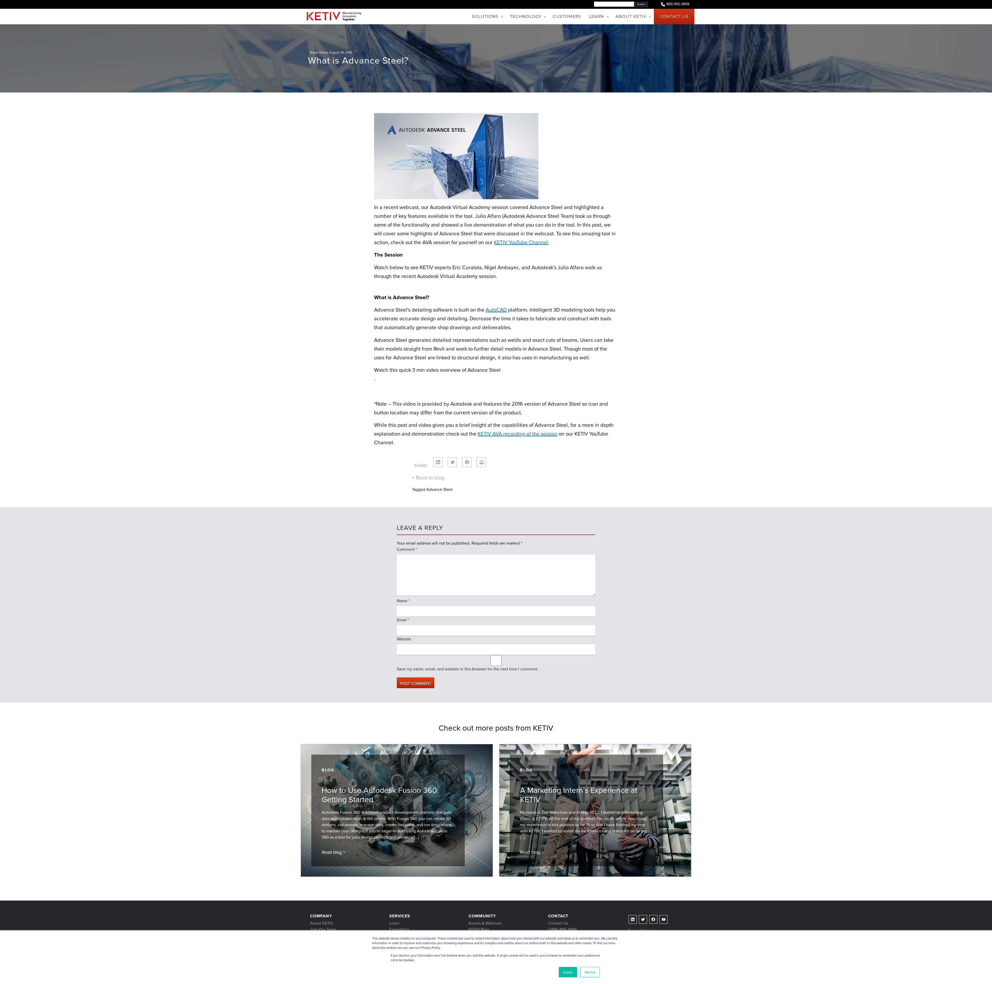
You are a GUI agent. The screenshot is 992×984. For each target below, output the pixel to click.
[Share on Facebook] (466, 462)
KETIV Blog (479, 929)
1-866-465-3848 (562, 929)
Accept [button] (568, 972)
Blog (328, 770)
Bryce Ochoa (319, 52)
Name (403, 601)
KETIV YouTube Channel (521, 242)
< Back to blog (428, 478)
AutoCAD (496, 310)
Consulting (399, 929)
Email (403, 620)
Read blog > (333, 852)
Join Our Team (323, 929)
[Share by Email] (481, 462)
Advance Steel (439, 489)
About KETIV (321, 923)
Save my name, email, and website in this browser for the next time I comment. (467, 669)
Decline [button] (590, 972)
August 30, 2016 (340, 52)
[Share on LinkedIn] (438, 462)
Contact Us (558, 923)
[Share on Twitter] (452, 462)
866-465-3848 (678, 4)
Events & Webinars (485, 923)
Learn (394, 923)
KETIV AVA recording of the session (517, 434)
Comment (407, 549)
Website (404, 639)
